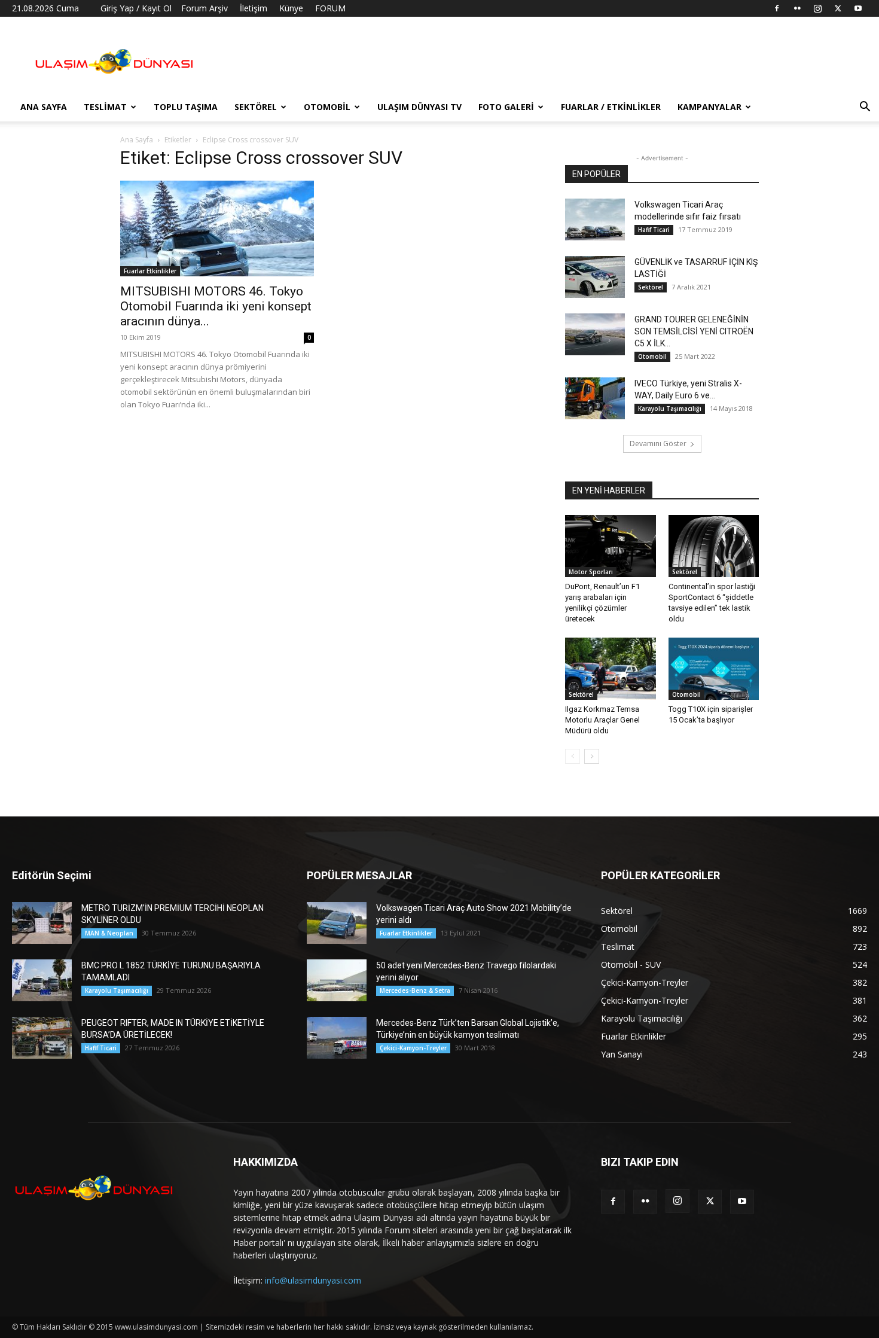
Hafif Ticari (654, 229)
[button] (864, 108)
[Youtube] (858, 8)
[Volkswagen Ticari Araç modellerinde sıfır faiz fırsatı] (595, 219)
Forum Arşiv (204, 8)
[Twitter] (838, 8)
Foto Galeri (506, 106)
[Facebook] (777, 8)
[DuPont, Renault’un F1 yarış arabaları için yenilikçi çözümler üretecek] (610, 546)
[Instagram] (817, 8)
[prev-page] (572, 756)
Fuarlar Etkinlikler (150, 271)
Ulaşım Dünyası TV (419, 106)
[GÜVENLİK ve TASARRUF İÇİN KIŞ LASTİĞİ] (595, 277)
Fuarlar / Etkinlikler (611, 106)
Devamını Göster (658, 443)
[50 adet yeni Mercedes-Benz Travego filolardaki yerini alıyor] (337, 980)
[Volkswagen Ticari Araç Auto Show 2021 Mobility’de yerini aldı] (337, 923)
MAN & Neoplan (109, 933)
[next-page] (591, 756)
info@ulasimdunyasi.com (313, 1280)
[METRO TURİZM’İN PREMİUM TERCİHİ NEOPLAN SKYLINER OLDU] (42, 923)
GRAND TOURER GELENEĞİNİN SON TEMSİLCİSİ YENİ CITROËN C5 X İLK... (693, 331)
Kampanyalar (709, 106)
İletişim (253, 8)
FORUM (330, 8)
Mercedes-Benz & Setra (415, 990)
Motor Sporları (591, 572)
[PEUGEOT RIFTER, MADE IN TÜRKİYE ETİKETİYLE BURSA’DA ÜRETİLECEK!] (42, 1038)
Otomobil (327, 106)
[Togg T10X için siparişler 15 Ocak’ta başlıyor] (714, 669)
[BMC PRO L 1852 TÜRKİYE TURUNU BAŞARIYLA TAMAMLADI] (42, 980)
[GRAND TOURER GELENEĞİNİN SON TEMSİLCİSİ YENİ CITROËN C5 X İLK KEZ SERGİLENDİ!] (595, 334)
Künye (291, 8)
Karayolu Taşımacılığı (669, 408)
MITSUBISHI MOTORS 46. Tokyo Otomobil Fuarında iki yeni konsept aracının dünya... (216, 306)
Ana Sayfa (43, 106)
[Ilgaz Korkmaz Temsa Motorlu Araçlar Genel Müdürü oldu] (610, 669)
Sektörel (255, 106)
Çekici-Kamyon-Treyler (413, 1048)
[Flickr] (797, 8)
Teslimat (105, 106)
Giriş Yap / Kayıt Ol (136, 8)
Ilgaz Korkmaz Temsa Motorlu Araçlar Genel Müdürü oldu (602, 720)
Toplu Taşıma (186, 106)
